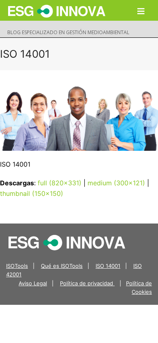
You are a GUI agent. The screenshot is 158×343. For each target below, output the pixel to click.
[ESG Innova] (67, 242)
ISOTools (17, 266)
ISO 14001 (108, 266)
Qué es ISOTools (62, 266)
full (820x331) (59, 183)
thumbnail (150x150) (31, 193)
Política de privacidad (87, 283)
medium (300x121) (116, 183)
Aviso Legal (33, 283)
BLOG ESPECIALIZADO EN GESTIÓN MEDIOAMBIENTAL (68, 32)
